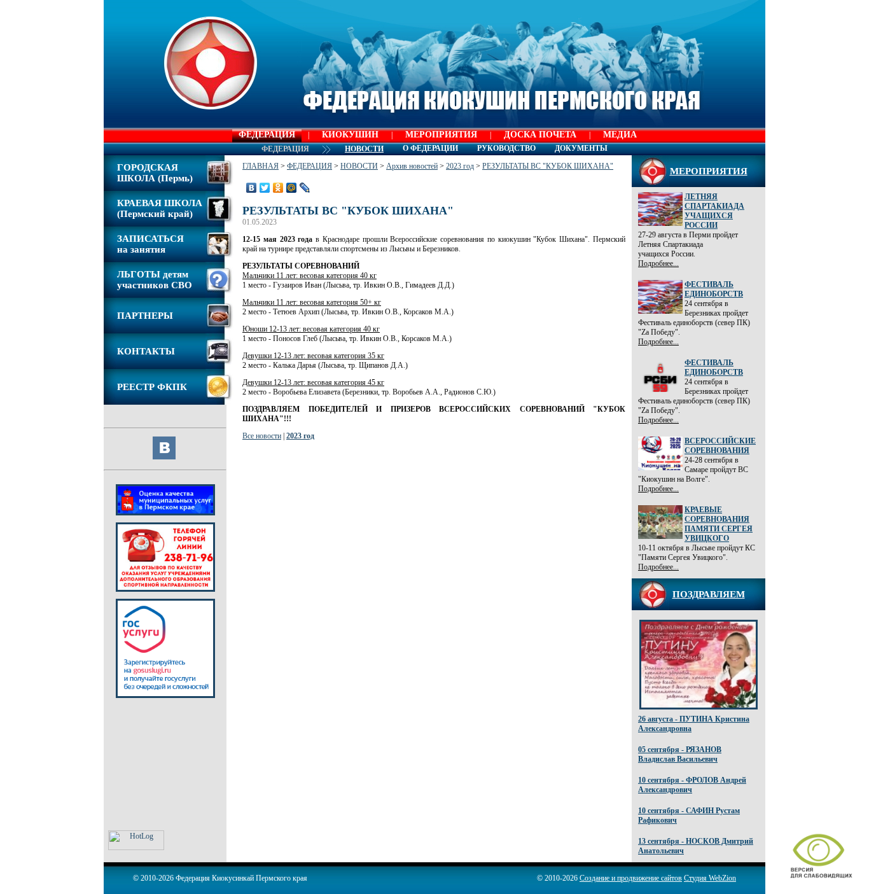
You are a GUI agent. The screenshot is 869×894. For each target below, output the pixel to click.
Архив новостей (412, 166)
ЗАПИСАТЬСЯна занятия (150, 244)
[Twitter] (265, 187)
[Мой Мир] (291, 187)
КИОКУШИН (350, 134)
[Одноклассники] (278, 187)
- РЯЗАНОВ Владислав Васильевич (679, 754)
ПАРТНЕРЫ (145, 316)
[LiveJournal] (305, 187)
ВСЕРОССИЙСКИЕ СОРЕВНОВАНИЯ (720, 446)
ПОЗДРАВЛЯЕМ (708, 594)
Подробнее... (658, 263)
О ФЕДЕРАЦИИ (430, 148)
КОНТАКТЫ (146, 351)
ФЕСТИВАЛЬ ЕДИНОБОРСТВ (714, 289)
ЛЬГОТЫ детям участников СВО (154, 279)
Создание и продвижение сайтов (631, 878)
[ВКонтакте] (251, 187)
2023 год (460, 166)
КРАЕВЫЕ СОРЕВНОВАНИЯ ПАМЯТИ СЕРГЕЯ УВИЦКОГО (719, 524)
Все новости (261, 435)
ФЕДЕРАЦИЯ (267, 134)
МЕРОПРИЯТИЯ (441, 134)
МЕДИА (620, 134)
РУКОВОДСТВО (506, 148)
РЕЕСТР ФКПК (152, 387)
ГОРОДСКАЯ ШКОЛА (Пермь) (155, 172)
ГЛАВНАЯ (260, 166)
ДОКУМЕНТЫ (581, 148)
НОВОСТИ (359, 166)
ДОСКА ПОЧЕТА (540, 134)
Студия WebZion (710, 878)
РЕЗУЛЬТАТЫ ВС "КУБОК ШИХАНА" (547, 166)
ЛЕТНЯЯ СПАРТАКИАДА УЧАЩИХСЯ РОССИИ (714, 211)
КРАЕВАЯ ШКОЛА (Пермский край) (159, 208)
